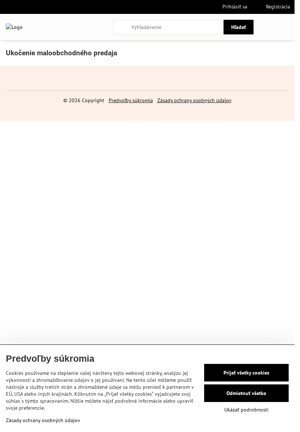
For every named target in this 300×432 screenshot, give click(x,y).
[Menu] (286, 27)
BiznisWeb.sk (171, 111)
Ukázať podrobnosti (246, 409)
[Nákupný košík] (268, 27)
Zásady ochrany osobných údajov (194, 100)
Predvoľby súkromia (131, 100)
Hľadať (238, 27)
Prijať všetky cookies (246, 372)
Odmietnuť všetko (246, 393)
